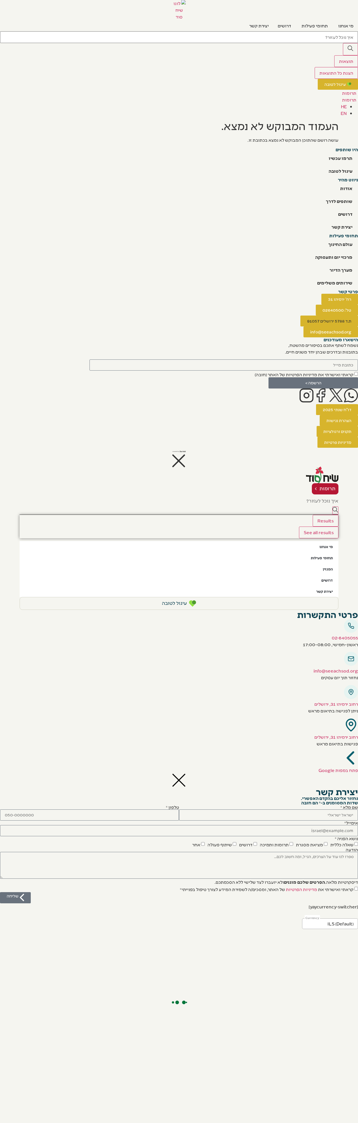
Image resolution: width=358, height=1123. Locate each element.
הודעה (352, 849)
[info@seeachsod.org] (351, 659)
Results (325, 520)
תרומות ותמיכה (274, 844)
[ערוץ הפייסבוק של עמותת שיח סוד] (321, 395)
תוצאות (346, 61)
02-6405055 (345, 638)
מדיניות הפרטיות (301, 889)
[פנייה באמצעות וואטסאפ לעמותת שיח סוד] (351, 395)
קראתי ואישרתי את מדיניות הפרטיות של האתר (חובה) (304, 374)
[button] (329, 321)
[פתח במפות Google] (351, 758)
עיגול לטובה (340, 171)
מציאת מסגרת (309, 844)
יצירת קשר (341, 227)
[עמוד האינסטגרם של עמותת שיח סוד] (307, 395)
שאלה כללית (342, 844)
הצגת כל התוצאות (336, 73)
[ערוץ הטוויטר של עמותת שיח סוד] (336, 395)
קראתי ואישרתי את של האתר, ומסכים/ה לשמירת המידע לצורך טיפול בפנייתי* (267, 889)
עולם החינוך (340, 244)
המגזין (328, 569)
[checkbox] (306, 374)
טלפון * (172, 807)
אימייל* (351, 823)
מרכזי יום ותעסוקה (333, 257)
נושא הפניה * (346, 838)
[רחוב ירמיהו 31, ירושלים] (351, 692)
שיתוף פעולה (220, 844)
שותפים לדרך (339, 201)
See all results (319, 532)
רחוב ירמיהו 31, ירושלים (336, 704)
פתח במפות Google (338, 770)
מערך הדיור (340, 270)
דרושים (345, 214)
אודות (346, 188)
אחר (196, 844)
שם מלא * (349, 807)
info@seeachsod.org (336, 671)
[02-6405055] (351, 626)
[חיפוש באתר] (350, 49)
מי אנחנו (326, 546)
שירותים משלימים (334, 283)
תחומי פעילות (322, 557)
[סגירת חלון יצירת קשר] (179, 780)
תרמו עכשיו (340, 158)
